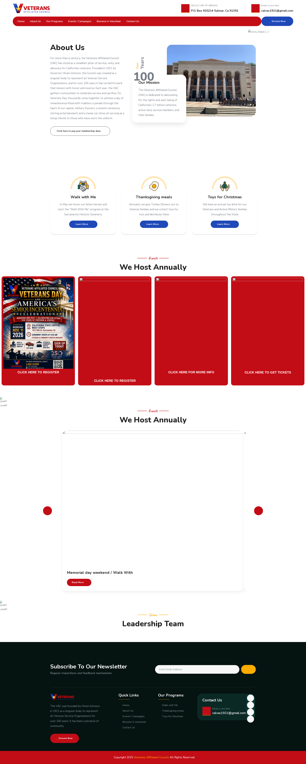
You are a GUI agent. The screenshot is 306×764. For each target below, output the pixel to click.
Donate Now (278, 21)
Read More (78, 582)
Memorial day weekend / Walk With (100, 572)
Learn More (82, 224)
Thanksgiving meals (154, 197)
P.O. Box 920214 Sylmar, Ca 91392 (214, 11)
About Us (35, 21)
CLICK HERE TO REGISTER (38, 372)
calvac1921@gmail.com (277, 11)
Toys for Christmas (225, 197)
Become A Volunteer (109, 21)
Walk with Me (83, 197)
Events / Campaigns (79, 21)
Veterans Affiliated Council (151, 757)
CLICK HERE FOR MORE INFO (191, 372)
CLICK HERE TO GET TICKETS (268, 372)
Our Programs (54, 21)
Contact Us (132, 21)
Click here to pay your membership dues (79, 131)
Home (21, 21)
